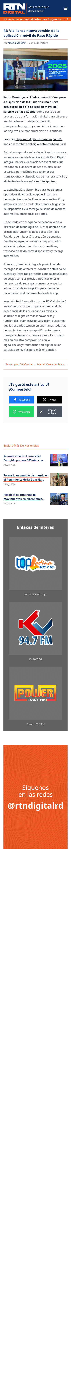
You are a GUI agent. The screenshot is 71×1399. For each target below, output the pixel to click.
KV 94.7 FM (35, 659)
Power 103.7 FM (36, 724)
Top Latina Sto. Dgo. (35, 594)
